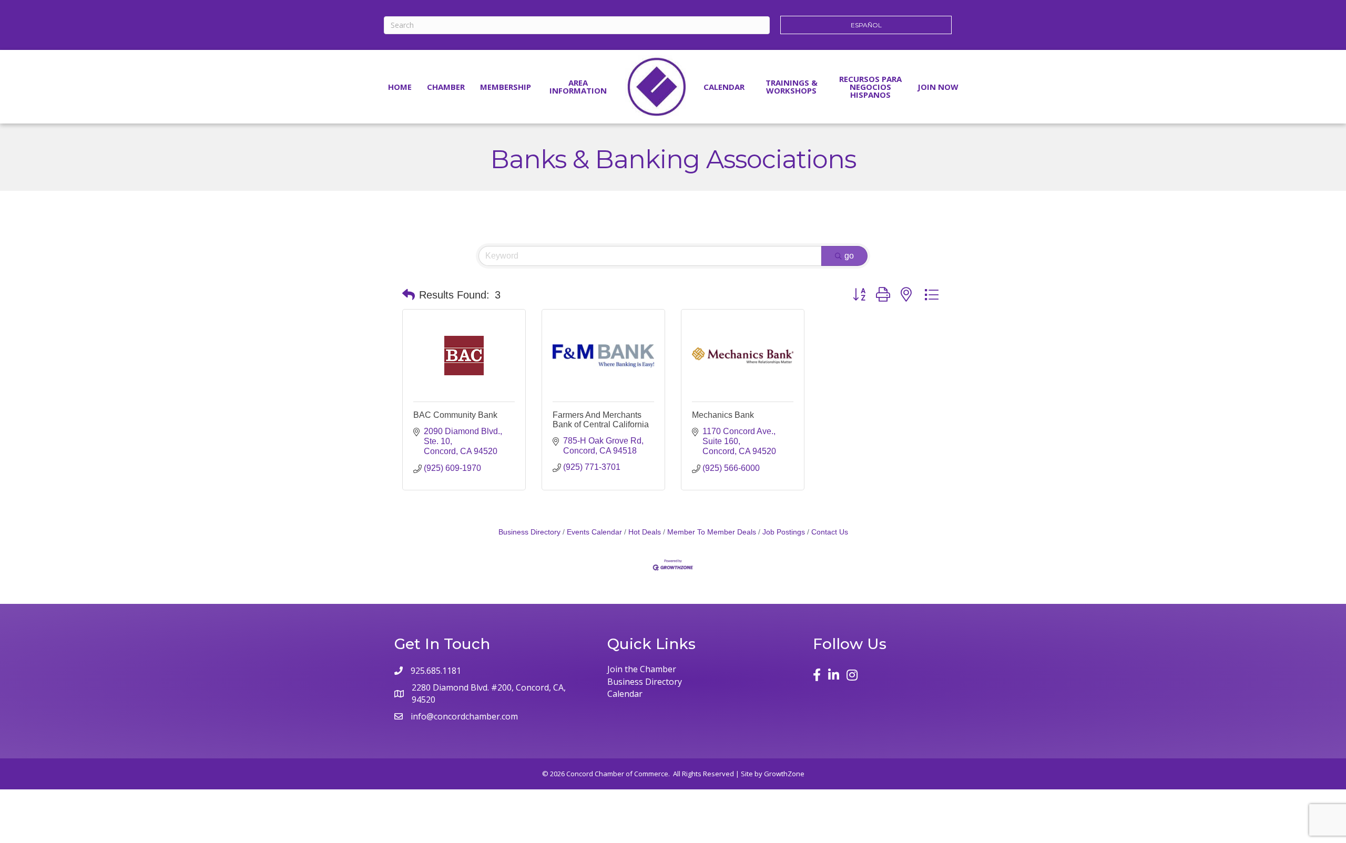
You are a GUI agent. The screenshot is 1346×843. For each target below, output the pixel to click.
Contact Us (829, 532)
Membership (505, 86)
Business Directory (529, 532)
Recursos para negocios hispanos (870, 87)
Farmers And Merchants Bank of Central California (601, 419)
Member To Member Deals (711, 532)
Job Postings (783, 532)
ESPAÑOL (866, 25)
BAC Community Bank (455, 414)
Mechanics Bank (723, 414)
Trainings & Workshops (792, 86)
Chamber (446, 86)
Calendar (724, 86)
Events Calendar (594, 532)
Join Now (937, 86)
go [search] (849, 255)
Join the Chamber (641, 669)
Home (400, 86)
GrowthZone (784, 773)
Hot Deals (644, 532)
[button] (408, 294)
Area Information (578, 86)
